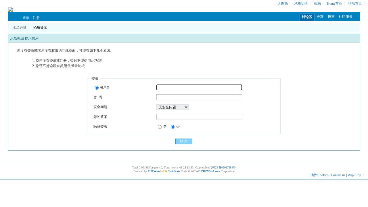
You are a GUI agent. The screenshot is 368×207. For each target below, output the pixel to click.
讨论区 (307, 17)
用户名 (104, 87)
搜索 (331, 17)
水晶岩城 (19, 28)
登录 (25, 18)
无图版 (283, 3)
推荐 (320, 17)
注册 (36, 18)
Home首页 (334, 3)
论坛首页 (355, 3)
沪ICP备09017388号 (223, 167)
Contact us (338, 175)
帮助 (317, 3)
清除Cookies (319, 175)
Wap (351, 175)
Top (358, 175)
